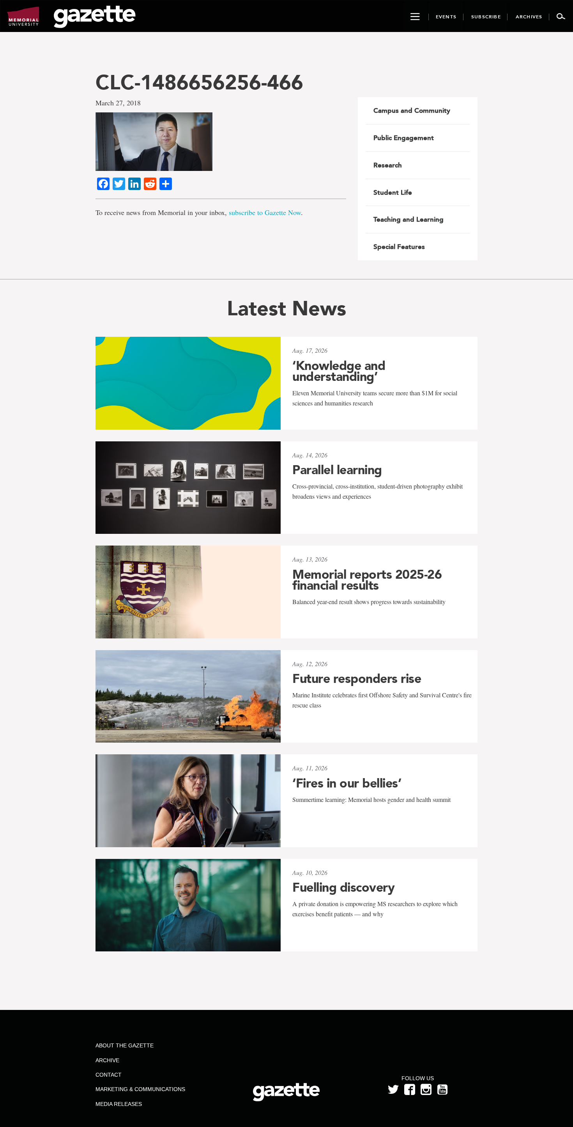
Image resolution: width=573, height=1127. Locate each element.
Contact (109, 1075)
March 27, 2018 (118, 102)
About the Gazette (125, 1045)
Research (387, 165)
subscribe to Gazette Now (265, 212)
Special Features (399, 247)
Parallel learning (337, 469)
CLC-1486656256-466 (199, 82)
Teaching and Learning (408, 219)
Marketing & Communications (140, 1089)
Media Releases (119, 1104)
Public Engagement (403, 138)
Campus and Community (411, 110)
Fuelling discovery (343, 887)
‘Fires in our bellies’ (346, 783)
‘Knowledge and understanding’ (338, 371)
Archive (107, 1060)
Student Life (392, 192)
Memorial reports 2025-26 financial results (367, 580)
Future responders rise (356, 678)
